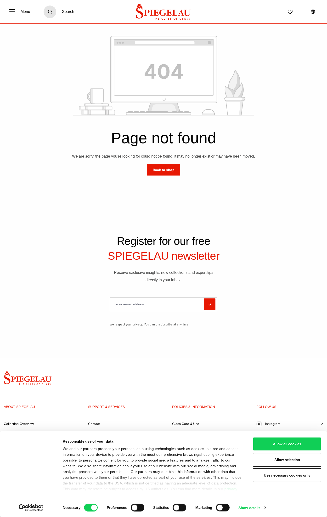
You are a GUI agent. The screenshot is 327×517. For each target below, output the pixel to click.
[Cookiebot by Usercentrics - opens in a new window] (31, 507)
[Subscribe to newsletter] (209, 304)
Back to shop (164, 170)
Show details (249, 508)
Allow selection (287, 459)
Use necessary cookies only (287, 475)
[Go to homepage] (163, 12)
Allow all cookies (287, 444)
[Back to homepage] (31, 379)
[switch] (137, 507)
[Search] (50, 12)
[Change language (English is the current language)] (313, 11)
